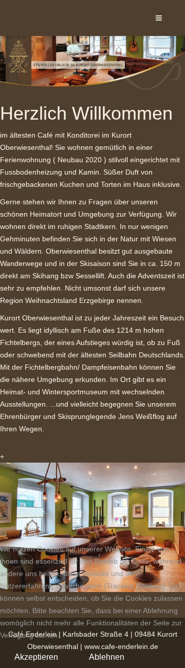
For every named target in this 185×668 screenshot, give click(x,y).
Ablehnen (106, 657)
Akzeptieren (36, 657)
